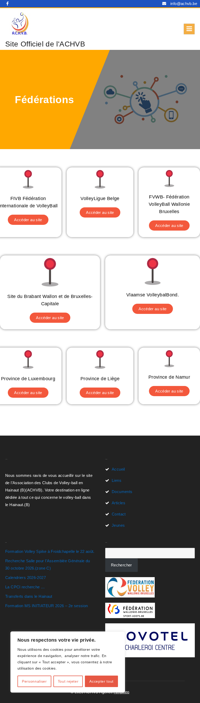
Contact (119, 514)
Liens (116, 480)
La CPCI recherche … (25, 587)
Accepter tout (101, 681)
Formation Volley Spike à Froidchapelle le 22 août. (50, 551)
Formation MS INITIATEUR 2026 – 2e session (46, 606)
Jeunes (118, 525)
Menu (189, 29)
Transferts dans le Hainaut (28, 596)
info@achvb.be (183, 3)
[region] (67, 662)
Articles (118, 503)
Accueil (118, 469)
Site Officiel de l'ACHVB (45, 44)
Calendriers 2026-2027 (25, 577)
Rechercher (121, 565)
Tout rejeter (68, 681)
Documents (122, 491)
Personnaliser (34, 681)
